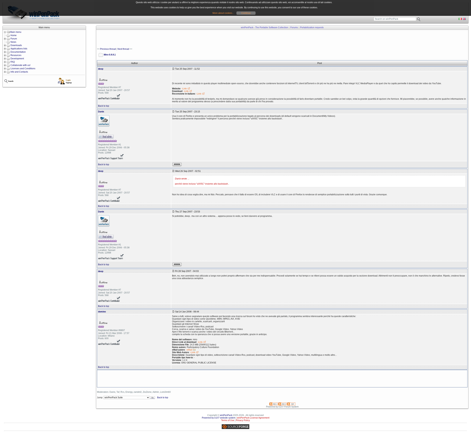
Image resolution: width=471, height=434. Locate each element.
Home (13, 35)
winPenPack (226, 415)
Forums (294, 27)
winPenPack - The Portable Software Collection (264, 27)
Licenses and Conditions (22, 68)
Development (17, 58)
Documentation (18, 52)
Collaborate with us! (20, 65)
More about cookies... (223, 13)
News (13, 42)
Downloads (16, 45)
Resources (15, 55)
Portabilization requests (312, 27)
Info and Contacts (19, 72)
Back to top (103, 106)
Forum (13, 38)
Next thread (123, 49)
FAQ (12, 62)
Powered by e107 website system (218, 417)
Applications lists (18, 48)
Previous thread (108, 49)
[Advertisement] (164, 39)
